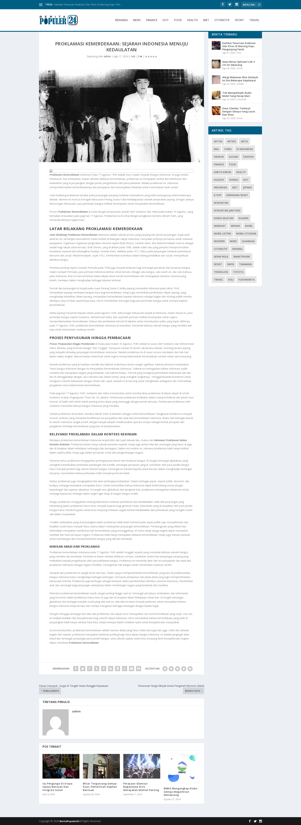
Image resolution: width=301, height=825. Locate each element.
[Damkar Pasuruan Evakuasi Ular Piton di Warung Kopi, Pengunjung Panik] (216, 45)
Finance (151, 20)
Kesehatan (221, 202)
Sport (239, 20)
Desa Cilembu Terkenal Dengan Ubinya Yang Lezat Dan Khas (238, 111)
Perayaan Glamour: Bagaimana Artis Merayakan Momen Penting (141, 786)
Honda (233, 179)
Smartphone (241, 256)
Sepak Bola (221, 256)
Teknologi (221, 272)
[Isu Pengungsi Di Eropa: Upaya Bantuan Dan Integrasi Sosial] (61, 766)
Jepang (247, 187)
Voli (230, 279)
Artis (244, 141)
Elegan (233, 156)
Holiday (219, 179)
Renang (237, 249)
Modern (219, 241)
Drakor (219, 156)
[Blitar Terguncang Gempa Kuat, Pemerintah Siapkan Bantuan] (101, 766)
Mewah (235, 225)
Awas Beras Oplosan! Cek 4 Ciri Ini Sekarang (238, 63)
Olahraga (248, 241)
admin (107, 56)
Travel (254, 20)
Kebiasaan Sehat (237, 195)
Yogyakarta (246, 279)
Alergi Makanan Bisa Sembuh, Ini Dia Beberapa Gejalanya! (240, 79)
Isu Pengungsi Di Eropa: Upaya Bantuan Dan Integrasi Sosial (58, 786)
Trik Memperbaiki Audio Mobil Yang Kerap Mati (237, 94)
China (227, 149)
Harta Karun (222, 172)
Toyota (238, 272)
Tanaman (245, 264)
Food (178, 20)
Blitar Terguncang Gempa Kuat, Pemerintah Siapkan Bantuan (100, 786)
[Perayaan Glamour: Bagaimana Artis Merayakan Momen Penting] (141, 766)
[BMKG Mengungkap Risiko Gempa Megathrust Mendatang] (182, 769)
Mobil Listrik (222, 233)
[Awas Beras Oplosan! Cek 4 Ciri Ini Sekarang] (216, 64)
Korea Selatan (223, 218)
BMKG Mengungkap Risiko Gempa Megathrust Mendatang (180, 791)
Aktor (218, 141)
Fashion (248, 156)
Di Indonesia (245, 149)
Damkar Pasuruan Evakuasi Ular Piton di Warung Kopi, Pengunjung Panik (239, 46)
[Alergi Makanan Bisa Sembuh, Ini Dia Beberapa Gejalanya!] (216, 79)
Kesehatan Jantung (227, 210)
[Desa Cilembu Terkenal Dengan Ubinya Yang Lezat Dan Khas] (216, 110)
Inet (206, 20)
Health (192, 20)
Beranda (121, 20)
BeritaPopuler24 (69, 821)
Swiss (230, 264)
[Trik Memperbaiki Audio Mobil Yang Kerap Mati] (216, 95)
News (137, 20)
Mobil (249, 225)
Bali (216, 149)
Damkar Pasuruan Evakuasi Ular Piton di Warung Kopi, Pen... (88, 4)
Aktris (231, 141)
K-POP (217, 195)
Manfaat (220, 225)
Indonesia (220, 187)
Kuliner (243, 218)
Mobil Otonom (246, 233)
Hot (166, 20)
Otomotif (222, 20)
